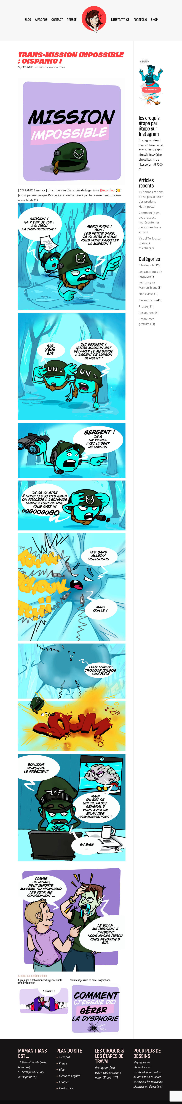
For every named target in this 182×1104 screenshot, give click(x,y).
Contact (63, 1082)
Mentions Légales (69, 1076)
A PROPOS (41, 19)
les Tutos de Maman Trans (50, 67)
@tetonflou (107, 190)
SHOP (154, 19)
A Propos (64, 1057)
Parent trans (147, 300)
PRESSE (72, 19)
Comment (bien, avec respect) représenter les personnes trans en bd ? (150, 222)
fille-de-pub (146, 265)
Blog (62, 1070)
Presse (143, 306)
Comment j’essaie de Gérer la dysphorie (90, 980)
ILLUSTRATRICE (120, 19)
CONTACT (57, 19)
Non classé (146, 294)
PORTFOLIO (140, 19)
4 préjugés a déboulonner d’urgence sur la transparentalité (40, 981)
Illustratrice (66, 1088)
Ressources (146, 313)
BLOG (28, 19)
